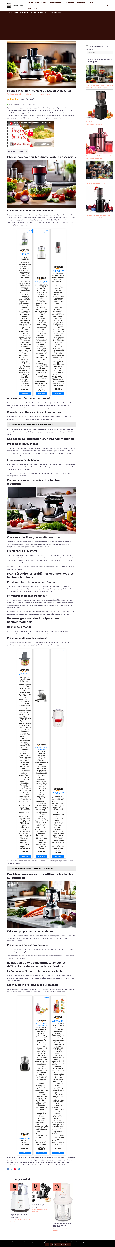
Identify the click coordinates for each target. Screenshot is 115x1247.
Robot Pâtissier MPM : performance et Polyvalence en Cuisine (40, 1206)
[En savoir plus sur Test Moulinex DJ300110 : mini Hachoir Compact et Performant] (63, 1202)
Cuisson (90, 2)
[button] (108, 5)
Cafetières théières (55, 2)
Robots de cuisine (37, 1209)
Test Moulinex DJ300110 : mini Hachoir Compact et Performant (62, 1225)
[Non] (113, 1243)
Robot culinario (18, 5)
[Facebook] (8, 1169)
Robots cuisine (32, 8)
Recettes (30, 2)
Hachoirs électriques (16, 1219)
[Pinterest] (15, 1169)
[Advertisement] (57, 26)
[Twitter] (11, 1169)
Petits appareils (40, 2)
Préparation (81, 2)
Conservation (69, 2)
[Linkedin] (19, 1169)
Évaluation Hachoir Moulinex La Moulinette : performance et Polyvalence (20, 1216)
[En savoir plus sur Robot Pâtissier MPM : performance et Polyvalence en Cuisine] (41, 1192)
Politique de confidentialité (62, 1244)
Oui (47, 1244)
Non (51, 1244)
